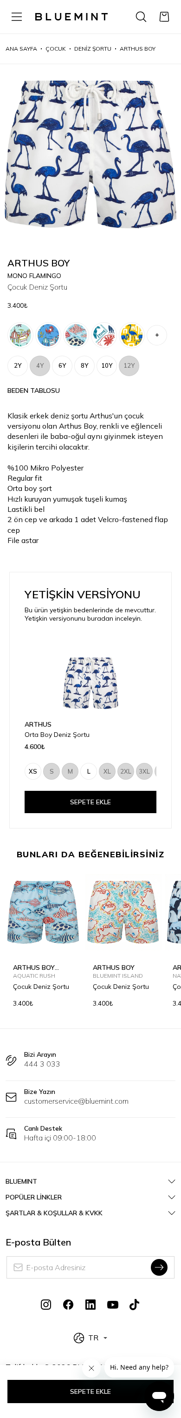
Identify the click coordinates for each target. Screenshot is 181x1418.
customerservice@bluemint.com (76, 1101)
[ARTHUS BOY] (104, 335)
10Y (106, 365)
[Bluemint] (71, 16)
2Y (17, 365)
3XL (144, 771)
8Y (84, 365)
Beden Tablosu (33, 390)
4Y (40, 365)
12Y (129, 365)
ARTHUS (38, 724)
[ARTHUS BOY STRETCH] (20, 335)
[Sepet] (164, 17)
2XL (125, 771)
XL (107, 771)
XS (33, 771)
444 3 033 (42, 1063)
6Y (62, 365)
